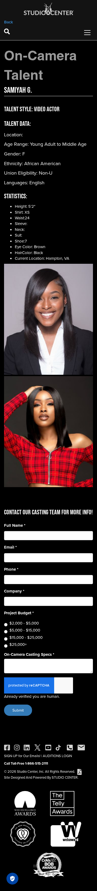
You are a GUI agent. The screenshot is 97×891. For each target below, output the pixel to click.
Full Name (14, 525)
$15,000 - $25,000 (26, 637)
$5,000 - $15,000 (24, 630)
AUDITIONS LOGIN (57, 755)
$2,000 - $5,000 (24, 623)
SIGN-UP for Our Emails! (22, 755)
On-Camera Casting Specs (29, 654)
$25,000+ (18, 644)
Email (10, 547)
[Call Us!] (70, 747)
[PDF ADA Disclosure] (79, 771)
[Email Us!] (81, 747)
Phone (11, 569)
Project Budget (19, 613)
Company (14, 591)
